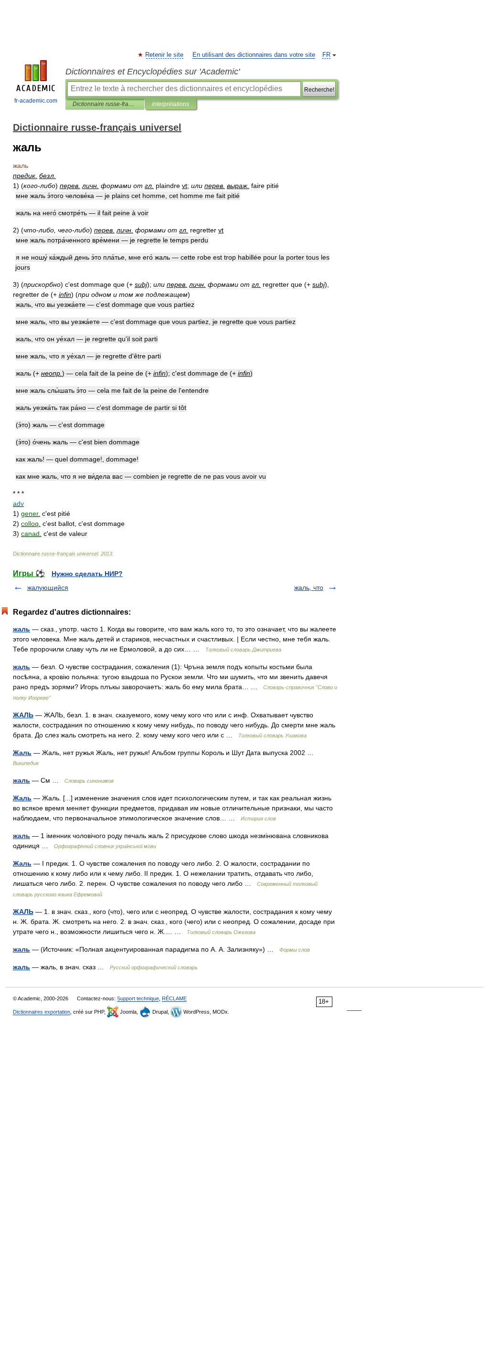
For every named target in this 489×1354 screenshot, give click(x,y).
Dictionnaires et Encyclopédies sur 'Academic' (152, 71)
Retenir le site (164, 55)
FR (326, 55)
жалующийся (47, 587)
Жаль (22, 752)
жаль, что (308, 587)
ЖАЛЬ (23, 715)
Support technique (138, 998)
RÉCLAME (174, 998)
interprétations (170, 104)
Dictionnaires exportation (41, 1012)
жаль (21, 629)
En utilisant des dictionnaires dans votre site (253, 55)
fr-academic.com (35, 100)
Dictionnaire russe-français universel (105, 104)
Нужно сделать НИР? (87, 573)
